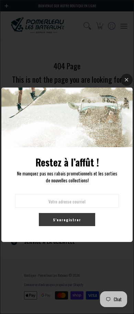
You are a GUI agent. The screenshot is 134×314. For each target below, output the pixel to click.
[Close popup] (127, 80)
